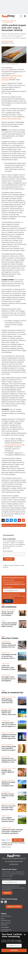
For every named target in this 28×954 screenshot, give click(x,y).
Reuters (4, 83)
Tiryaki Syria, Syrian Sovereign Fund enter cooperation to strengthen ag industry (12, 831)
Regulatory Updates (8, 610)
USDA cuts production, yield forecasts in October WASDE (9, 667)
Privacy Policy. (19, 598)
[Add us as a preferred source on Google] (23, 520)
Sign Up (8, 601)
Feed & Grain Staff (7, 41)
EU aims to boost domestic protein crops (8, 795)
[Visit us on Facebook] (2, 902)
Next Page (18, 840)
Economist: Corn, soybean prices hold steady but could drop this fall (9, 760)
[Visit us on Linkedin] (5, 902)
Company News (6, 827)
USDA (6, 69)
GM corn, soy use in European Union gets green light (9, 807)
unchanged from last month (14, 445)
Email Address (8, 551)
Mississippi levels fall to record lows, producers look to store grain (9, 656)
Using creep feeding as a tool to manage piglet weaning (9, 624)
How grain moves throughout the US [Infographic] (8, 679)
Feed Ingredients (7, 744)
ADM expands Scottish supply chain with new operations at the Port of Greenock (8, 701)
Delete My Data (14, 906)
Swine (4, 620)
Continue (14, 950)
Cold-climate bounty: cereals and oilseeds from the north (9, 645)
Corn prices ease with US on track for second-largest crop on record (9, 724)
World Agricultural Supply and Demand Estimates (12, 78)
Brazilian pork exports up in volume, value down (9, 712)
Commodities (8, 22)
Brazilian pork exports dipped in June (8, 772)
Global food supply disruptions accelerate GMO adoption (8, 784)
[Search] (20, 16)
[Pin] (19, 520)
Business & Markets (9, 20)
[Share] (7, 520)
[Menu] (24, 16)
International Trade (9, 697)
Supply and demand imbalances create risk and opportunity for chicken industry (9, 736)
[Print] (3, 520)
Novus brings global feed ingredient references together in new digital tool (9, 748)
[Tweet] (15, 520)
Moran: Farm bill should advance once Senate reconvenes (7, 613)
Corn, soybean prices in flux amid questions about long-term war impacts (8, 819)
